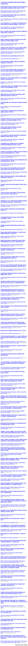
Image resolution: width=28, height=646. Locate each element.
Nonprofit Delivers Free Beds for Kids (9, 522)
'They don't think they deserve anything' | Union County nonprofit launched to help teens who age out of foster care (13, 506)
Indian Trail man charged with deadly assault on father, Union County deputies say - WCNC (12, 380)
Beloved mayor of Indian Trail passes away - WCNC (13, 330)
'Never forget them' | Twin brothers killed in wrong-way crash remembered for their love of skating (13, 368)
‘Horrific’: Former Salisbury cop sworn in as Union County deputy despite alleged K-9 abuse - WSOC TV (14, 432)
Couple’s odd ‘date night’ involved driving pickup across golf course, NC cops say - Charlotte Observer (13, 323)
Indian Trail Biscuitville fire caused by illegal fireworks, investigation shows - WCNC (14, 160)
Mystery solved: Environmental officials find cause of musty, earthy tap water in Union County (13, 561)
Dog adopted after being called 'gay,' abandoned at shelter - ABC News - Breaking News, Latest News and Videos (14, 601)
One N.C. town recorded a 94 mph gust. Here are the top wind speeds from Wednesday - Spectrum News (13, 265)
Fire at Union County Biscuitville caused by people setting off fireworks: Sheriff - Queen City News (13, 168)
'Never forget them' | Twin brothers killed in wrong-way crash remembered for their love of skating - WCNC (13, 363)
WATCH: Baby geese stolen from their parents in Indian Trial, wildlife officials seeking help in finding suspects (13, 454)
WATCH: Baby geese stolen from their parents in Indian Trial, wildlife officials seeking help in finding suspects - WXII (13, 449)
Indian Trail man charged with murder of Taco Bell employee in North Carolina (12, 44)
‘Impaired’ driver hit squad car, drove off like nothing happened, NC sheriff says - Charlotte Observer (14, 48)
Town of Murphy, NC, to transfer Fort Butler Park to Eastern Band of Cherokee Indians (12, 27)
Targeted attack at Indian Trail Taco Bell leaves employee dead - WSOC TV (12, 111)
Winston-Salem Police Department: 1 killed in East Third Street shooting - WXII (13, 388)
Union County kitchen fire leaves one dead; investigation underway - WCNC (11, 127)
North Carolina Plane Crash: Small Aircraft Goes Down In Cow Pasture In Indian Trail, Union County (14, 641)
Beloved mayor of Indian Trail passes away (10, 333)
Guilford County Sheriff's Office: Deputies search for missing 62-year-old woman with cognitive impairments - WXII (14, 397)
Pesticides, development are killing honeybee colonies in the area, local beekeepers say (13, 156)
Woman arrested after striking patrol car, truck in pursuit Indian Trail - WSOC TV (13, 257)
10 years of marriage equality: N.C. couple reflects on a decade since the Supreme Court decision (13, 342)
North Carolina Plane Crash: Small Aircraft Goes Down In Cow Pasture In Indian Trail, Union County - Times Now (14, 637)
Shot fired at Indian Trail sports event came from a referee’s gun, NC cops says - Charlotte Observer (13, 282)
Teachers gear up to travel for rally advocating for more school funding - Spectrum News (13, 298)
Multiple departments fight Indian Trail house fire (12, 229)
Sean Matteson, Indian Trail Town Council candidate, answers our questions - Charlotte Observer (14, 475)
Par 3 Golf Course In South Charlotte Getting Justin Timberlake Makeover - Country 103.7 (13, 541)
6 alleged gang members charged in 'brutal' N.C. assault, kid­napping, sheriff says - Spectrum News (13, 290)
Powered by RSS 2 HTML (21, 644)
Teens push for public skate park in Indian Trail (11, 357)
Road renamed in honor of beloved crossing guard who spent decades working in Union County (13, 11)
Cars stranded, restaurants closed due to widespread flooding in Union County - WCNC (13, 135)
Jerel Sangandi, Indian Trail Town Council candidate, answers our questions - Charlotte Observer (14, 407)
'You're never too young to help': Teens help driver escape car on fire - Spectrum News (13, 193)
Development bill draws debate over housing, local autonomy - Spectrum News (13, 249)
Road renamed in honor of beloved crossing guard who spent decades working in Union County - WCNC (14, 7)
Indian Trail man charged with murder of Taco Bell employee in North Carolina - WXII (13, 40)
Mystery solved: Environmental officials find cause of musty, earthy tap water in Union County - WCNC (13, 557)
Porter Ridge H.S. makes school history (9, 537)
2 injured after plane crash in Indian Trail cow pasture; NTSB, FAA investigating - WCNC (14, 86)
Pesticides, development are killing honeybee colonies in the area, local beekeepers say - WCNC (14, 152)
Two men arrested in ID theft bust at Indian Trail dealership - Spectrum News (12, 584)
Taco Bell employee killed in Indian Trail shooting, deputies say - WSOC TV (13, 62)
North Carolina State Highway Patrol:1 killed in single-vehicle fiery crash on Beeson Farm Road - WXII (14, 440)
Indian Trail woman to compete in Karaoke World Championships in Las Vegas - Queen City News (13, 241)
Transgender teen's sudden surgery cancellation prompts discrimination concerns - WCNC (12, 144)
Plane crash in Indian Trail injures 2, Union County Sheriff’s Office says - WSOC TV (13, 233)
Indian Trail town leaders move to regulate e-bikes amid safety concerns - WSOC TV (13, 95)
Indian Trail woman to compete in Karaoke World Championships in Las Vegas (12, 245)
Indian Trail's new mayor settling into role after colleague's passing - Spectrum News (12, 467)
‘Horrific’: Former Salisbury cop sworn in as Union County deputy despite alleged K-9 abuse (12, 436)
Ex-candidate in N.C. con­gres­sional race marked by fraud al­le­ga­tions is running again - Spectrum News (13, 526)
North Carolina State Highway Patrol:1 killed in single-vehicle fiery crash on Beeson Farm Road (13, 444)
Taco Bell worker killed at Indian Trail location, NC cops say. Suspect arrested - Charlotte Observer (13, 70)
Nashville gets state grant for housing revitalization (12, 579)
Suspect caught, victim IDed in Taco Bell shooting (12, 213)
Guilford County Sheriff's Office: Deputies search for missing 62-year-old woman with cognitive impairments (13, 403)
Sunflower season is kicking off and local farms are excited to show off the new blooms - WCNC (13, 592)
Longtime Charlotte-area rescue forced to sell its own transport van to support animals (12, 123)
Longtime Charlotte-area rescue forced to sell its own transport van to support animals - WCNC (13, 119)
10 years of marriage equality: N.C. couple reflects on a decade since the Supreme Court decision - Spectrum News (14, 337)
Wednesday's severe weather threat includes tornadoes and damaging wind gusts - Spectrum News (14, 201)
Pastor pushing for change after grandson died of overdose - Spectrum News (12, 549)
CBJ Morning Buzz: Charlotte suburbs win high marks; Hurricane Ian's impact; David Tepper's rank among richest (13, 571)
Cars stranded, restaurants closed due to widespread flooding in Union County (12, 140)
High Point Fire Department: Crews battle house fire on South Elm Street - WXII (13, 423)
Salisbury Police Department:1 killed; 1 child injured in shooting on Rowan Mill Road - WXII (14, 459)
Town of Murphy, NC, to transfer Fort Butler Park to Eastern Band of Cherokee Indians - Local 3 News (14, 23)
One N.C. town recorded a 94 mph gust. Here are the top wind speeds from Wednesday (13, 269)
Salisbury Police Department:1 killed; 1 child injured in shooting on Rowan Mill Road (13, 463)
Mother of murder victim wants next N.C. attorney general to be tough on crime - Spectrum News (13, 314)
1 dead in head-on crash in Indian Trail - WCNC (12, 55)
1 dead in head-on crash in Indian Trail (9, 58)
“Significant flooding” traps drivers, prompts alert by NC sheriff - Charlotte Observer (13, 415)
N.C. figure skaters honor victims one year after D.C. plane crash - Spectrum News (13, 15)
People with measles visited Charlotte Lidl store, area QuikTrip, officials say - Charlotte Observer (13, 483)
